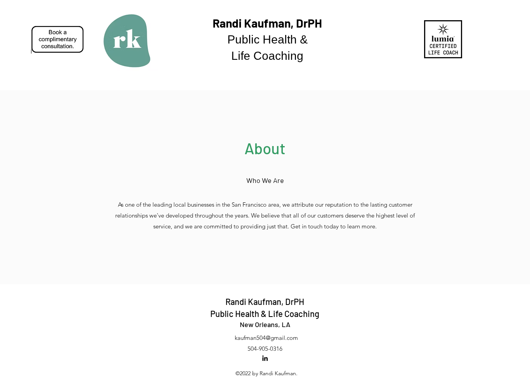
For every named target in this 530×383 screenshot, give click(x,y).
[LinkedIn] (265, 358)
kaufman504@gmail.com (266, 337)
